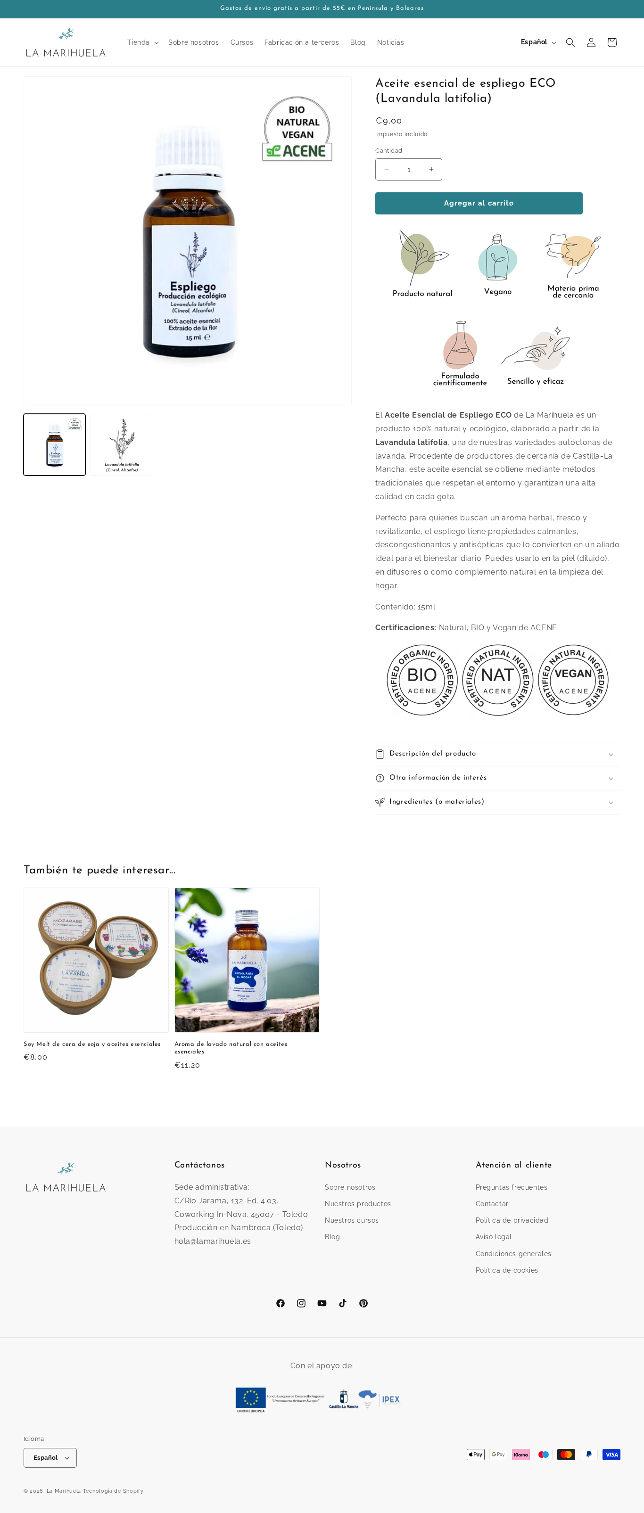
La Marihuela (64, 1491)
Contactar (492, 1204)
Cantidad (388, 150)
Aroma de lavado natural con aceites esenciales (231, 1048)
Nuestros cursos (352, 1220)
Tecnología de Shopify (113, 1491)
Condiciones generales (514, 1254)
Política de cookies (507, 1270)
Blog (332, 1237)
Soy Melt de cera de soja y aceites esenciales (92, 1044)
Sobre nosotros (350, 1187)
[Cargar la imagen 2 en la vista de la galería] (121, 445)
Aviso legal (494, 1237)
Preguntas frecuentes (512, 1187)
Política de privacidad (512, 1220)
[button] (142, 42)
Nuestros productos (358, 1204)
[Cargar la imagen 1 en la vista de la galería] (54, 445)
